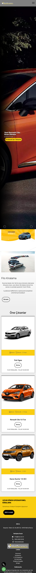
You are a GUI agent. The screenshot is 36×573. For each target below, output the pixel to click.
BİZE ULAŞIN (9, 512)
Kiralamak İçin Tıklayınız (13, 139)
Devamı (6, 299)
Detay (18, 365)
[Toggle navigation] (33, 3)
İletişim (18, 563)
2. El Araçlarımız (18, 557)
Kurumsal (18, 553)
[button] (4, 226)
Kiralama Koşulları (18, 561)
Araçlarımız (18, 555)
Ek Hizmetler (18, 559)
